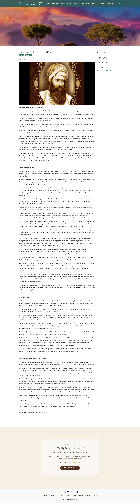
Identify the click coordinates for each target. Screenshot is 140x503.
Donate (87, 496)
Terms (68, 496)
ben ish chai (21, 55)
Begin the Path (70, 468)
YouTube (94, 496)
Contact (51, 496)
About (110, 4)
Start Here (40, 4)
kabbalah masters (29, 55)
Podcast (80, 496)
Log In (118, 4)
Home (45, 496)
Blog (57, 496)
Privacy (74, 496)
